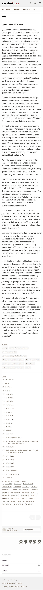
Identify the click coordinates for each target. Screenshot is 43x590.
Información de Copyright (10, 586)
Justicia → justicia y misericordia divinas (14, 356)
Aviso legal (14, 580)
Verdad (28, 368)
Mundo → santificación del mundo (13, 360)
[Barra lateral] (39, 3)
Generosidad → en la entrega (19, 348)
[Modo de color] (30, 3)
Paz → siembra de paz (32, 360)
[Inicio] (3, 9)
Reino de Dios (30, 364)
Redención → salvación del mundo (13, 364)
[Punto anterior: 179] (32, 517)
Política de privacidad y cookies (12, 583)
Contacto (24, 586)
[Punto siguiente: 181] (39, 517)
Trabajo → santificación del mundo (13, 368)
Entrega (5, 348)
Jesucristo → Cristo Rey (9, 352)
